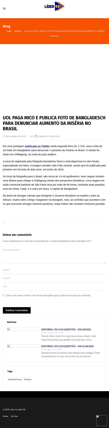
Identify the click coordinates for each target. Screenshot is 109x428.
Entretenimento (15, 379)
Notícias (54, 136)
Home (5, 416)
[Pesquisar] (104, 8)
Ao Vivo (14, 416)
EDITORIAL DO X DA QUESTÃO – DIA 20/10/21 (66, 329)
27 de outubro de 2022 (14, 136)
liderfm (42, 136)
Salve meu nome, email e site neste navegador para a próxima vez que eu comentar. (48, 295)
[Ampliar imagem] (54, 77)
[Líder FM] (54, 8)
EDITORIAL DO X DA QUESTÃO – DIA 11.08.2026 (67, 346)
